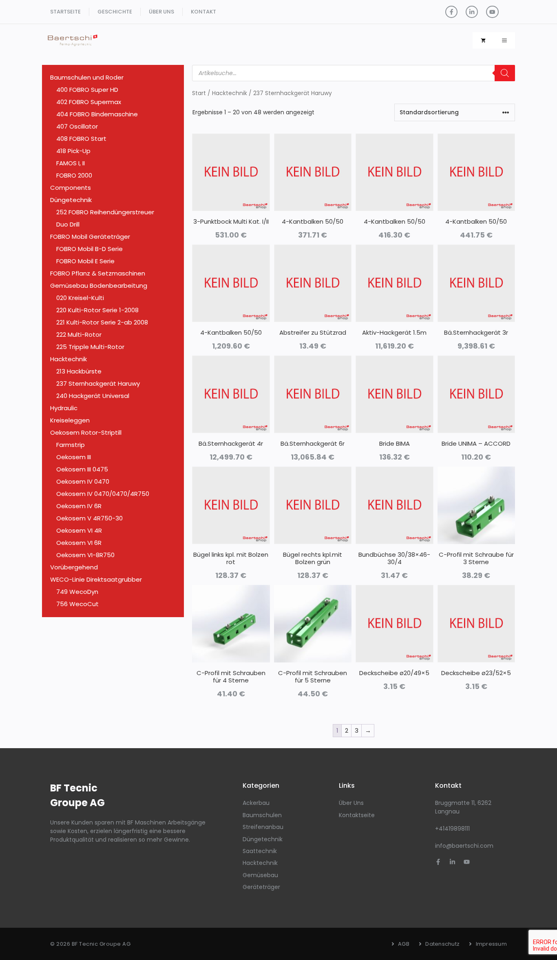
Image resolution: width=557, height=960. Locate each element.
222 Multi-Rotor (79, 334)
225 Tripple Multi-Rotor (90, 346)
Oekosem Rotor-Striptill (86, 432)
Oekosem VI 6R (79, 542)
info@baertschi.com (464, 846)
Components (70, 187)
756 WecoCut (77, 604)
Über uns (161, 12)
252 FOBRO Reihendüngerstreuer (105, 212)
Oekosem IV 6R (79, 506)
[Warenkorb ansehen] (483, 40)
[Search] (505, 73)
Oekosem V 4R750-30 (89, 518)
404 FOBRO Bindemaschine (97, 114)
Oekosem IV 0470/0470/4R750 (102, 493)
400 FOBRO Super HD (87, 89)
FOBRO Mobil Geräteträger (90, 236)
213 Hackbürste (79, 371)
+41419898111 (452, 828)
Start (199, 93)
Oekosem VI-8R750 (85, 555)
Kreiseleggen (70, 420)
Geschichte (114, 12)
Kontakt (203, 12)
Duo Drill (68, 224)
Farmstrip (70, 444)
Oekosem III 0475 (82, 469)
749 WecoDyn (77, 591)
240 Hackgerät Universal (92, 395)
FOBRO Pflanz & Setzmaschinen (97, 273)
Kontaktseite (357, 815)
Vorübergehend (74, 567)
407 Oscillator (77, 126)
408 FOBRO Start (81, 138)
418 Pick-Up (73, 151)
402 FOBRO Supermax (88, 102)
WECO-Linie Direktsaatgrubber (96, 579)
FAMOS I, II (70, 163)
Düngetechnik (71, 200)
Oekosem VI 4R (79, 530)
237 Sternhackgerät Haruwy (98, 383)
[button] (504, 40)
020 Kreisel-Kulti (80, 297)
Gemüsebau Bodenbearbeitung (98, 285)
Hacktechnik (229, 93)
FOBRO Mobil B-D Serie (89, 248)
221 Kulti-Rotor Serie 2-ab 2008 (102, 322)
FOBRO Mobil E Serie (85, 261)
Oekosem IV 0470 (82, 481)
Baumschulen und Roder (87, 77)
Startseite (65, 12)
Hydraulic (63, 408)
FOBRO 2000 (74, 175)
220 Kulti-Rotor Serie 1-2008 (97, 310)
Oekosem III (73, 457)
